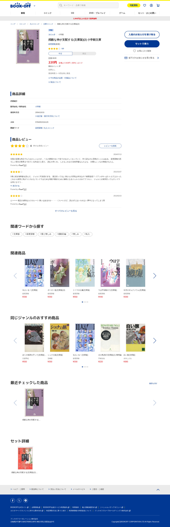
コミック (48, 13)
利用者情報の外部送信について (80, 511)
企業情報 (35, 507)
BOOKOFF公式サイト (18, 507)
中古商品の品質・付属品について (63, 78)
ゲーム (122, 13)
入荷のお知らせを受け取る (142, 34)
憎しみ (76, 234)
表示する (16, 186)
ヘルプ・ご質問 (19, 489)
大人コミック (34, 24)
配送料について (37, 489)
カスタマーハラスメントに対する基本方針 (25, 511)
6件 (63, 49)
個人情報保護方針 (88, 507)
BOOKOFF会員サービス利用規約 (55, 507)
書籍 (23, 13)
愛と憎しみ (46, 234)
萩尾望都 (51, 44)
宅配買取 (134, 5)
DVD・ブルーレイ (97, 13)
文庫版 (17, 234)
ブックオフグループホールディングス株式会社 (112, 511)
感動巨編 (62, 234)
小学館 (38, 107)
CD (72, 13)
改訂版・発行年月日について (48, 116)
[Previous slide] (15, 275)
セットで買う (142, 43)
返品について (55, 82)
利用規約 (75, 507)
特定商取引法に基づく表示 (56, 511)
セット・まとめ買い (147, 13)
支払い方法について (58, 489)
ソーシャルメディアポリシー (110, 507)
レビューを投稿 (110, 146)
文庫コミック (48, 24)
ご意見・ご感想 (98, 489)
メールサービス (79, 489)
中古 (60, 54)
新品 (84, 54)
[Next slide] (155, 275)
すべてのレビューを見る (66, 211)
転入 (88, 234)
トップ (12, 24)
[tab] (82, 302)
